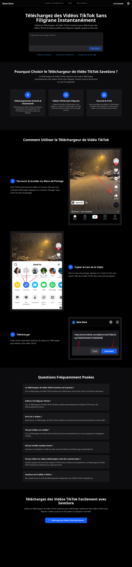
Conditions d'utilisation (44, 55)
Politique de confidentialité (65, 55)
